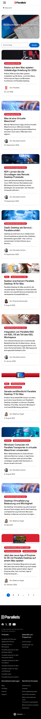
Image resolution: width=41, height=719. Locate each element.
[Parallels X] (6, 624)
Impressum (25, 708)
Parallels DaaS (6, 674)
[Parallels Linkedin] (10, 624)
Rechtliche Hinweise (28, 694)
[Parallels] (20, 2)
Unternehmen (26, 642)
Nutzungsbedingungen (29, 691)
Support (4, 694)
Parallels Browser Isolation (10, 677)
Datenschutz (26, 685)
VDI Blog (4, 688)
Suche (34, 45)
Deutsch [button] (20, 714)
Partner (4, 691)
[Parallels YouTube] (14, 624)
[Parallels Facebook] (3, 624)
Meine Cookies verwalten (30, 705)
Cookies (24, 688)
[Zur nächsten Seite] (33, 595)
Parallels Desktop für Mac (10, 666)
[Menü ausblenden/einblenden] (5, 3)
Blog (3, 685)
